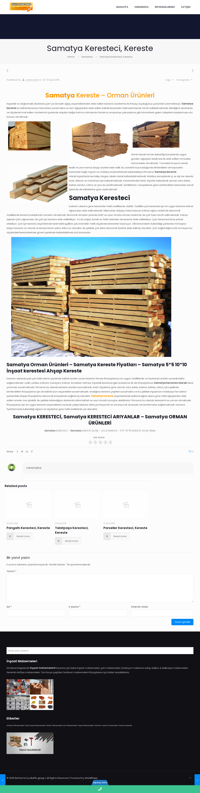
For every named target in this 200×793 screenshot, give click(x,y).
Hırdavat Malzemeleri (15, 725)
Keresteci (87, 56)
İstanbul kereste (125, 725)
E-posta (74, 606)
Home (71, 56)
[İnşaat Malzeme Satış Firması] (21, 7)
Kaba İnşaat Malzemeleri (35, 725)
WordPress (91, 778)
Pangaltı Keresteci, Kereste (28, 528)
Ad (9, 606)
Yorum (11, 571)
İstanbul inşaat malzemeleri (106, 725)
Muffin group (37, 778)
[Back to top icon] (190, 777)
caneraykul (32, 79)
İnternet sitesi (139, 606)
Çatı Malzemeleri (70, 725)
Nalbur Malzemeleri (54, 725)
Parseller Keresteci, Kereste (125, 528)
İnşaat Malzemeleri (86, 725)
